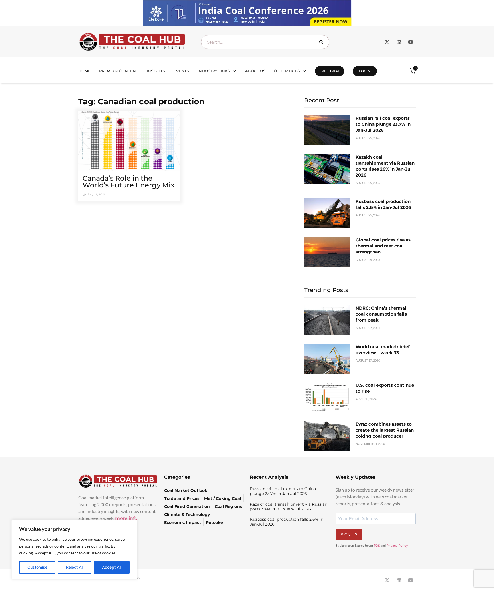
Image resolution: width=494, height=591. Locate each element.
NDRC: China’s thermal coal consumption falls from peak (381, 314)
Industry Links (214, 71)
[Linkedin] (399, 42)
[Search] (322, 42)
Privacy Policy (397, 546)
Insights (156, 71)
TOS (377, 546)
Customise (37, 567)
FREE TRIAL (329, 71)
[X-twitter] (387, 42)
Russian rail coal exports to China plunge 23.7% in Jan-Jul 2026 (383, 124)
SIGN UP (349, 534)
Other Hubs (287, 71)
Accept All (111, 567)
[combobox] (265, 42)
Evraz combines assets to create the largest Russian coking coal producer (385, 430)
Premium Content (118, 71)
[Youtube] (410, 42)
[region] (74, 550)
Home (84, 71)
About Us (255, 71)
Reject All (74, 567)
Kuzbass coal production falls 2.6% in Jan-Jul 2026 (286, 522)
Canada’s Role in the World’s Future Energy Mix (128, 181)
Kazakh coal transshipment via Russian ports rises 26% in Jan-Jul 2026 (288, 507)
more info (126, 518)
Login (364, 71)
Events (181, 71)
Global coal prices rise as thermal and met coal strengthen (383, 246)
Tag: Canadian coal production (141, 101)
